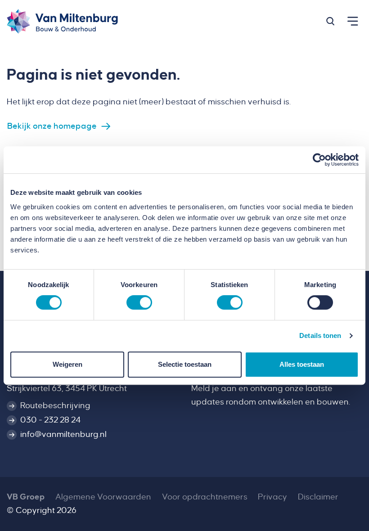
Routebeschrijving (55, 405)
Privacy (272, 496)
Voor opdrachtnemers (205, 496)
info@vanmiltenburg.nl (63, 434)
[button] (330, 21)
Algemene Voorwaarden (103, 496)
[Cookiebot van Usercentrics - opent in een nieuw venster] (319, 159)
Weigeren (67, 364)
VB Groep (26, 496)
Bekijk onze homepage (52, 126)
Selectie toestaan (185, 364)
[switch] (139, 302)
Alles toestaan (301, 364)
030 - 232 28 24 (50, 419)
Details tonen (320, 335)
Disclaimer (318, 496)
